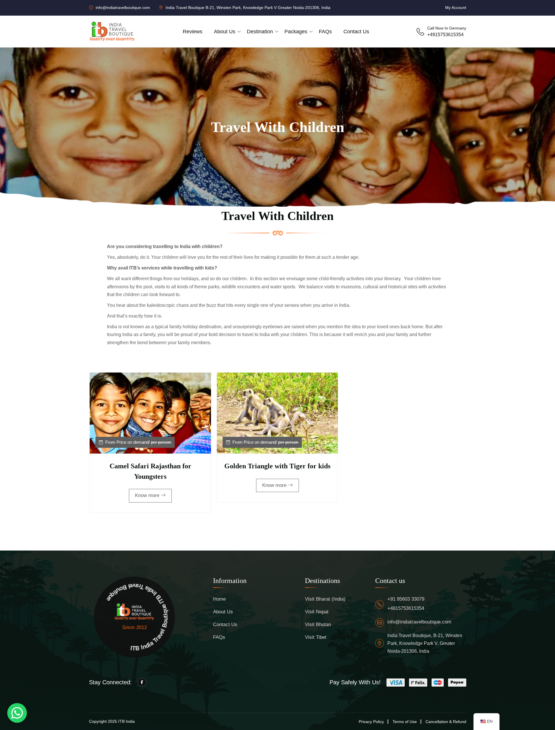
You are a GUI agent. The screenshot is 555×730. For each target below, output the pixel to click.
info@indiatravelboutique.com (419, 622)
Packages (295, 31)
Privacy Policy (371, 721)
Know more (147, 495)
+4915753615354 (445, 34)
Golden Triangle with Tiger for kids (277, 466)
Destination (260, 31)
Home (219, 599)
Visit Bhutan (318, 624)
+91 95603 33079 (405, 599)
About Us (223, 612)
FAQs (325, 31)
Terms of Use (405, 721)
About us (224, 31)
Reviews (192, 31)
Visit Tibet (315, 637)
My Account (455, 7)
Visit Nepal (316, 612)
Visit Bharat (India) (325, 599)
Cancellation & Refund (446, 721)
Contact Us (356, 31)
